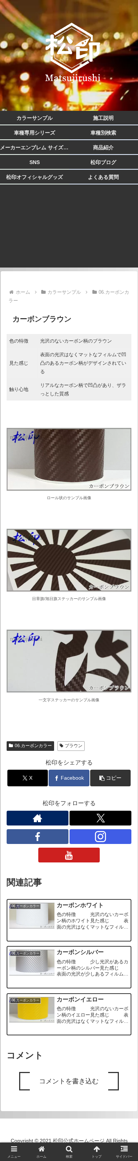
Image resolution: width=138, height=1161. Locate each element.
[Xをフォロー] (100, 818)
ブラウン (73, 745)
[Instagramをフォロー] (100, 836)
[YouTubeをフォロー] (69, 855)
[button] (110, 778)
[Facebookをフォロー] (37, 836)
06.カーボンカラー (33, 745)
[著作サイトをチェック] (37, 818)
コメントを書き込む (69, 1081)
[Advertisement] (69, 231)
